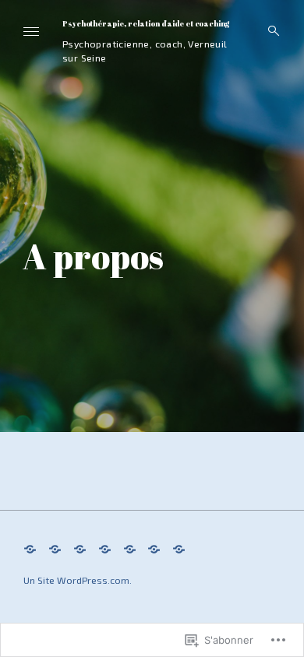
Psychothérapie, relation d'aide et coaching (146, 24)
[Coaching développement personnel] (104, 548)
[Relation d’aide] (80, 548)
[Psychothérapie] (55, 548)
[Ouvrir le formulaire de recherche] (269, 31)
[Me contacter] (179, 548)
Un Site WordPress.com (76, 579)
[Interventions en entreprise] (129, 548)
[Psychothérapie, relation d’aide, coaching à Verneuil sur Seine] (30, 548)
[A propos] (154, 548)
